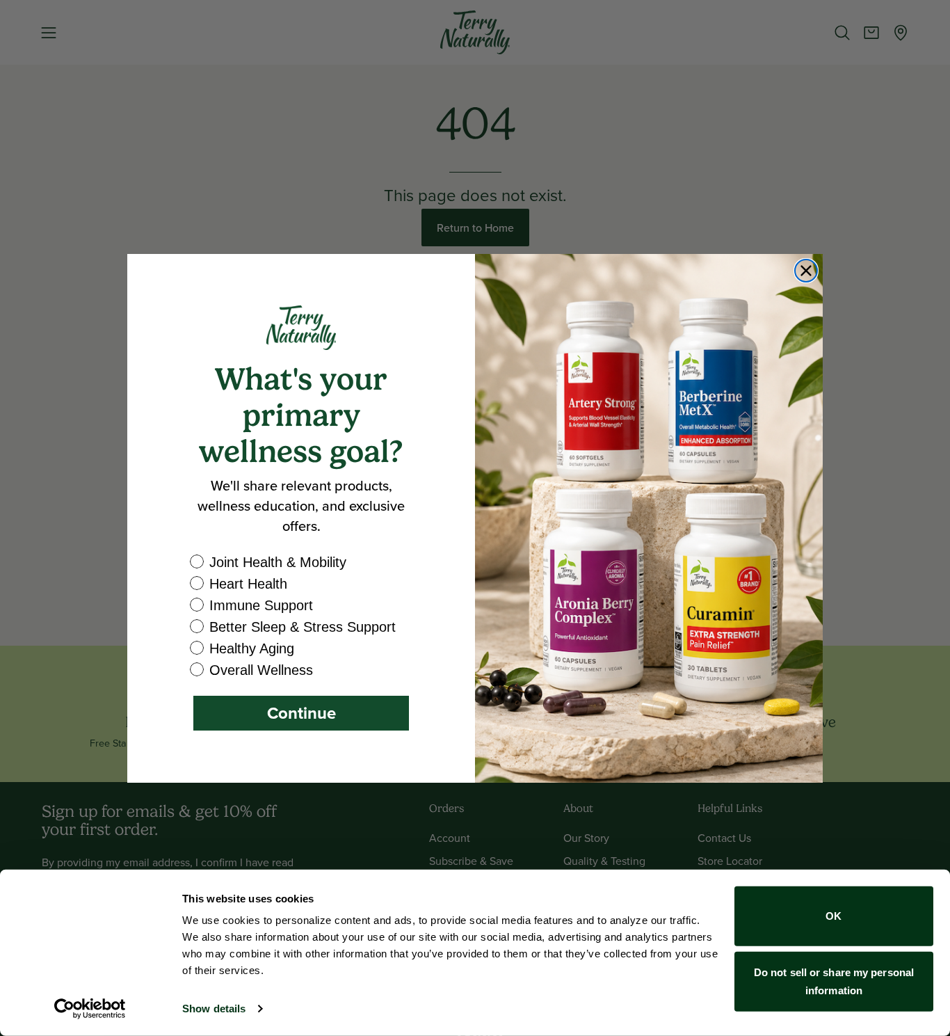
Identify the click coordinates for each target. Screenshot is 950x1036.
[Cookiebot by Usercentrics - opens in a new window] (90, 1008)
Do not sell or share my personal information (834, 981)
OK (834, 916)
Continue (301, 713)
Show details (213, 1008)
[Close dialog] (806, 271)
